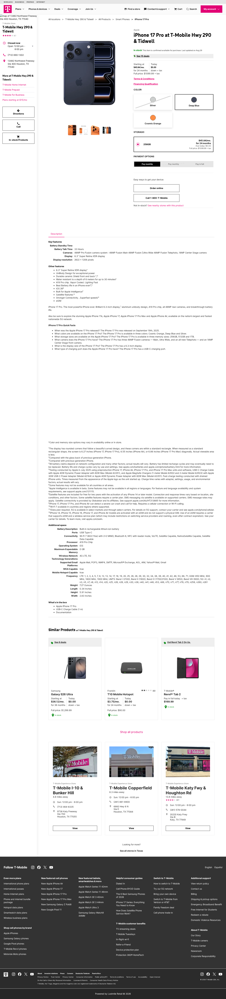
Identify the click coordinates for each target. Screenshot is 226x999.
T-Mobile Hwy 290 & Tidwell (79, 19)
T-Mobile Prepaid (11, 89)
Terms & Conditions (144, 78)
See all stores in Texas (131, 850)
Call (18, 125)
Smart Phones (123, 19)
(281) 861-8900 (122, 802)
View (75, 828)
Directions (18, 112)
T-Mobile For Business (13, 94)
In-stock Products (18, 138)
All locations (54, 19)
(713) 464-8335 (65, 806)
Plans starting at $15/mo (14, 100)
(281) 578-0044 (178, 810)
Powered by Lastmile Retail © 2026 (113, 993)
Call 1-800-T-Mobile (157, 198)
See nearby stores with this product (166, 205)
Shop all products (131, 732)
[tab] (56, 234)
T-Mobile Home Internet (14, 84)
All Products (105, 19)
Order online (156, 188)
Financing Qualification (146, 84)
